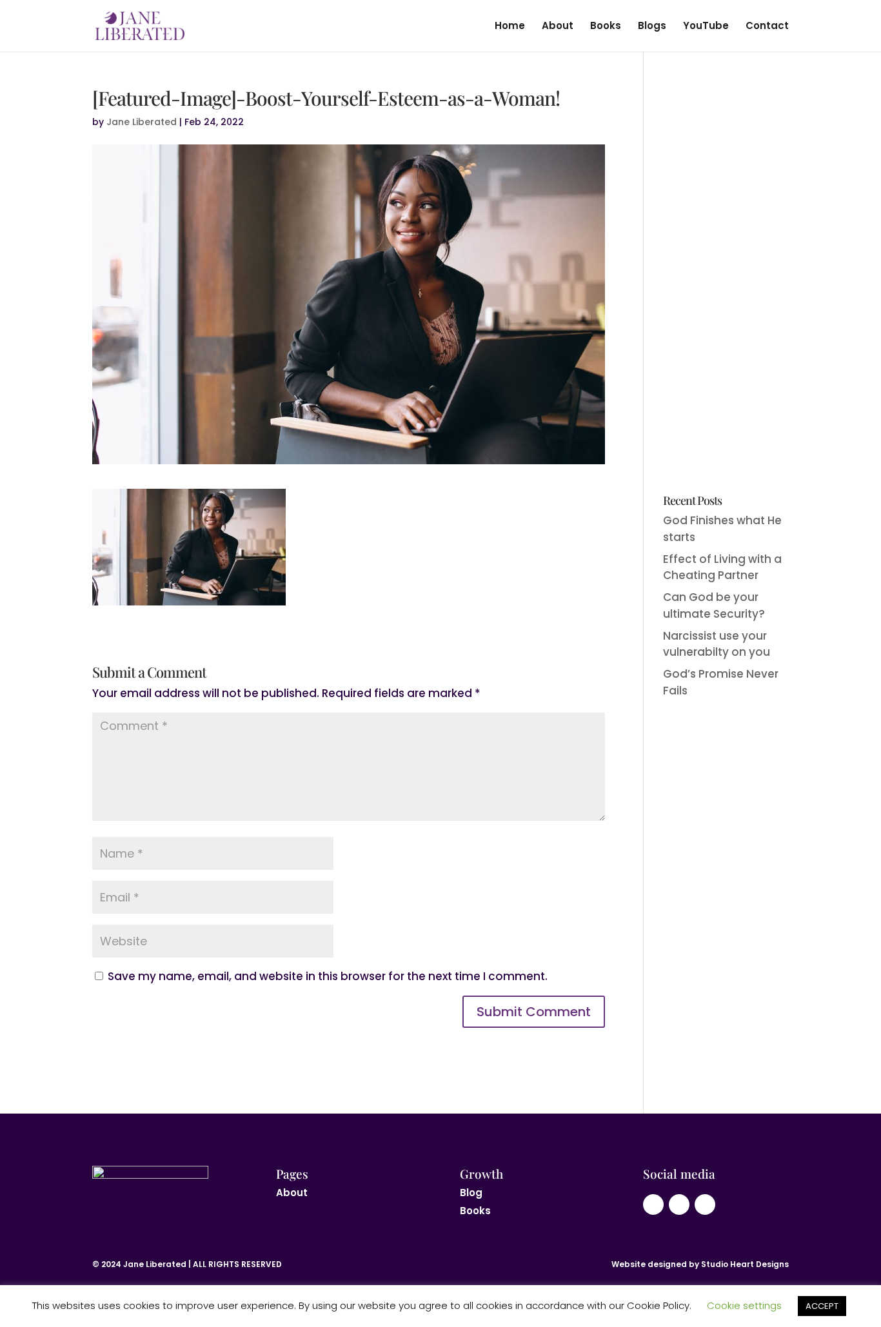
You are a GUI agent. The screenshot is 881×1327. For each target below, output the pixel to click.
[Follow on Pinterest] (705, 1204)
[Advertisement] (726, 281)
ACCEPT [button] (822, 1306)
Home (510, 26)
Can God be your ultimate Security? (714, 605)
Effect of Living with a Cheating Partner (722, 567)
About (557, 26)
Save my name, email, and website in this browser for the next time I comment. (328, 976)
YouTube (706, 26)
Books (605, 26)
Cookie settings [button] (744, 1305)
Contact (767, 26)
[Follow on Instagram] (679, 1204)
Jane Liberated (141, 121)
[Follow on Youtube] (653, 1204)
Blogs (652, 26)
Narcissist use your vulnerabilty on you (716, 644)
